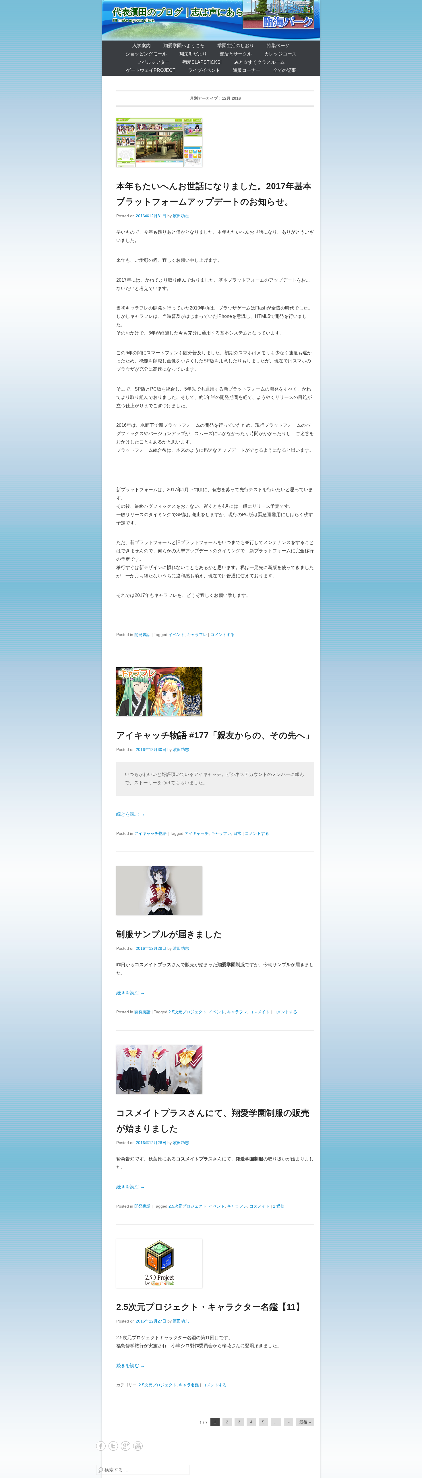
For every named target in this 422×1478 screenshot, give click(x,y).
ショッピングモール (146, 53)
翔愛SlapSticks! (202, 62)
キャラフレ (197, 634)
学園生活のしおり (235, 45)
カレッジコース (280, 53)
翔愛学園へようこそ (184, 45)
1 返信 (278, 1206)
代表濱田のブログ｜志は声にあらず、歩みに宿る (209, 12)
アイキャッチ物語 (150, 833)
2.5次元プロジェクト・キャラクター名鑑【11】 (210, 1307)
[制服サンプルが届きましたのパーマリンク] (215, 890)
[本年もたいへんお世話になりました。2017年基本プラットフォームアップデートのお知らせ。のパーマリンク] (215, 142)
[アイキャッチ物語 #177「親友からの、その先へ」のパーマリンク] (215, 691)
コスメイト (259, 1012)
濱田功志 (181, 216)
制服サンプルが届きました (169, 934)
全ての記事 (284, 70)
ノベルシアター (154, 62)
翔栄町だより (193, 53)
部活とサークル (236, 53)
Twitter (113, 1446)
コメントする (222, 634)
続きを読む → (130, 814)
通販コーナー (246, 70)
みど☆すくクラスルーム (259, 62)
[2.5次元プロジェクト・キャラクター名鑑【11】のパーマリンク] (215, 1263)
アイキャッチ (197, 833)
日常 (237, 833)
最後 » (305, 1422)
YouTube (138, 1446)
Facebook (101, 1446)
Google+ (125, 1446)
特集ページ (278, 45)
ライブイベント (204, 70)
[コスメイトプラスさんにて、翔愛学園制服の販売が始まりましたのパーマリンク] (215, 1069)
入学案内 (141, 45)
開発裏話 (142, 634)
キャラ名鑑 (189, 1385)
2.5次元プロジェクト (187, 1012)
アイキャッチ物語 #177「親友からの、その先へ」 (215, 735)
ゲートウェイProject (150, 70)
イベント (177, 634)
